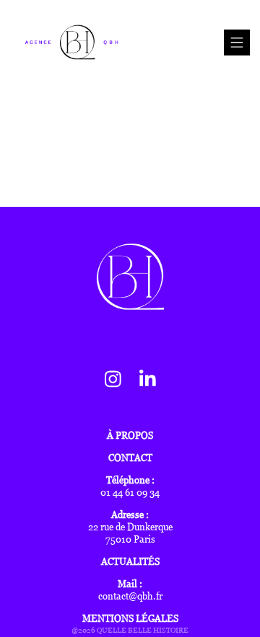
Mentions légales (130, 618)
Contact (130, 458)
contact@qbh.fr (130, 596)
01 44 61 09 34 (130, 492)
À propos (130, 435)
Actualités (130, 561)
